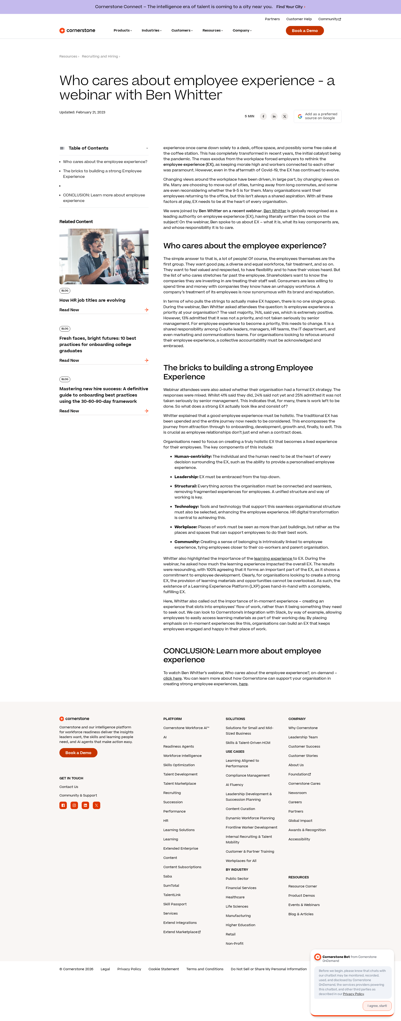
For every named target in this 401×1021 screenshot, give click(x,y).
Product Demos (301, 895)
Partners (272, 19)
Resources (68, 56)
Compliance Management (248, 775)
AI (165, 737)
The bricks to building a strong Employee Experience (102, 173)
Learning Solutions (179, 830)
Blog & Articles (301, 914)
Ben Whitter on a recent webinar (230, 211)
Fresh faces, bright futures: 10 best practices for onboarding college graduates (101, 327)
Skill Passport (175, 904)
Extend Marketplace (180, 932)
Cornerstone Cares (304, 783)
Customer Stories (303, 755)
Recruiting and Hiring (100, 56)
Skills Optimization (179, 765)
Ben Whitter (275, 211)
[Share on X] (284, 116)
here (243, 684)
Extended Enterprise (180, 848)
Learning (170, 839)
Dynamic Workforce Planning (250, 818)
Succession (173, 802)
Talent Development (180, 774)
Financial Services (241, 888)
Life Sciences (237, 906)
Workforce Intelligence (182, 755)
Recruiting (172, 793)
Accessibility (299, 839)
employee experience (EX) (188, 164)
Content (170, 857)
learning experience (273, 558)
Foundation (298, 774)
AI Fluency (234, 784)
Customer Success (304, 746)
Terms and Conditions (204, 969)
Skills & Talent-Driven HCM (248, 742)
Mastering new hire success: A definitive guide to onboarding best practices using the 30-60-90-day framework (103, 381)
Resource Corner (302, 886)
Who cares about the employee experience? (105, 162)
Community (328, 19)
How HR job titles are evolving (87, 227)
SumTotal (171, 885)
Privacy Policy (129, 969)
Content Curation (240, 809)
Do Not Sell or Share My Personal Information (269, 969)
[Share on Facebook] (263, 116)
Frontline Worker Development (251, 827)
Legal (105, 969)
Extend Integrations (180, 922)
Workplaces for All (241, 860)
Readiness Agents (178, 746)
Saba (167, 876)
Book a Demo (305, 31)
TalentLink (172, 895)
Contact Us (68, 786)
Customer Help (299, 19)
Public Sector (237, 878)
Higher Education (240, 925)
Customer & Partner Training (250, 851)
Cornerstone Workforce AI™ (186, 728)
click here (172, 678)
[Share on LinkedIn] (274, 116)
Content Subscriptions (182, 867)
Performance (174, 811)
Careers (295, 802)
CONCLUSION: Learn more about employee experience (104, 198)
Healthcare (235, 897)
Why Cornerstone (303, 728)
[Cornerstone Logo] (77, 30)
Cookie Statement (164, 969)
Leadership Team (303, 737)
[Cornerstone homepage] (104, 719)
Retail (231, 934)
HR (165, 820)
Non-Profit (234, 943)
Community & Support (78, 795)
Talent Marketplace (179, 783)
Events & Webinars (304, 905)
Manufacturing (238, 915)
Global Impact (300, 820)
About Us (296, 765)
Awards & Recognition (307, 830)
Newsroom (297, 793)
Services (170, 913)
